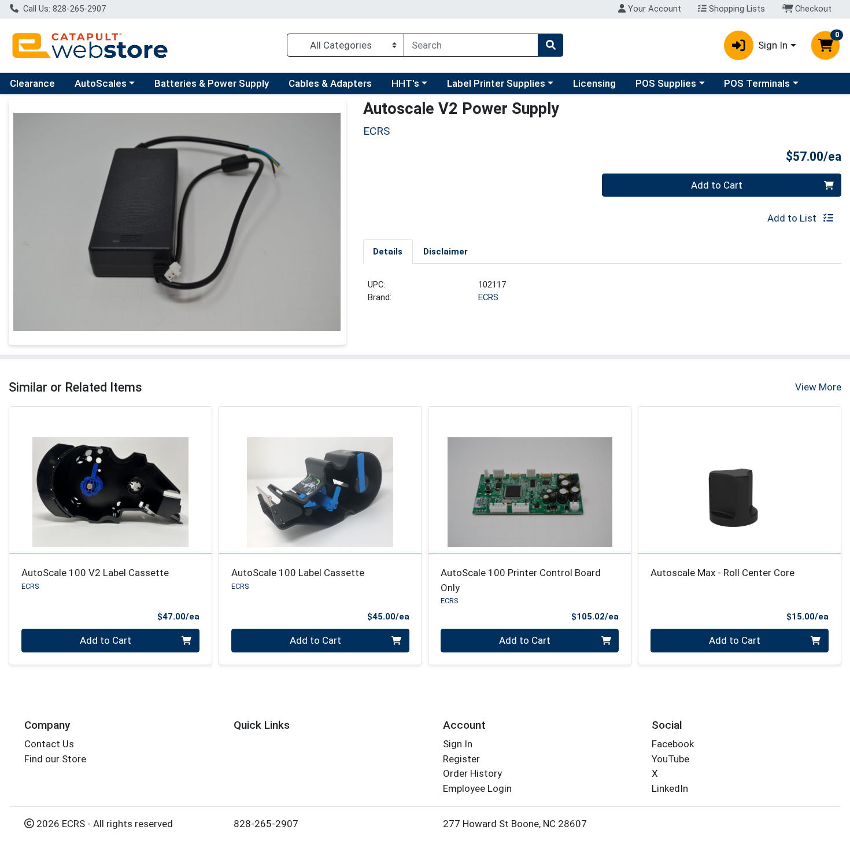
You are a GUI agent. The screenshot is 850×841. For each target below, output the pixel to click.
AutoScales (101, 83)
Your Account (653, 8)
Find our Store (55, 759)
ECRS (488, 297)
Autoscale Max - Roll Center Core (722, 572)
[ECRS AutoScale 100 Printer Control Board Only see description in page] (530, 479)
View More (818, 387)
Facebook (673, 744)
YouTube (670, 759)
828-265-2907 (266, 823)
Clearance (32, 83)
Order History (472, 773)
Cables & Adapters (330, 83)
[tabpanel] (602, 295)
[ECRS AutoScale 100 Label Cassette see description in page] (320, 479)
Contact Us (49, 744)
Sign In (457, 744)
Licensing (594, 83)
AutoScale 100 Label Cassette (297, 572)
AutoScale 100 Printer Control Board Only (521, 580)
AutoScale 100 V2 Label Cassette (95, 572)
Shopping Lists (736, 8)
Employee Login (477, 788)
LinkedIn (670, 788)
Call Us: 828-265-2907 (63, 8)
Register (461, 759)
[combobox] (471, 45)
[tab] (388, 251)
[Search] (550, 45)
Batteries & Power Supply (211, 83)
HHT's (405, 83)
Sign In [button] (773, 45)
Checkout (812, 8)
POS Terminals (757, 83)
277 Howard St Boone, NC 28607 (515, 823)
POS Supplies (665, 83)
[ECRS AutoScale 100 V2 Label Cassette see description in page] (111, 479)
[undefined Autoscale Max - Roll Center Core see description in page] (740, 479)
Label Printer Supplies (496, 83)
